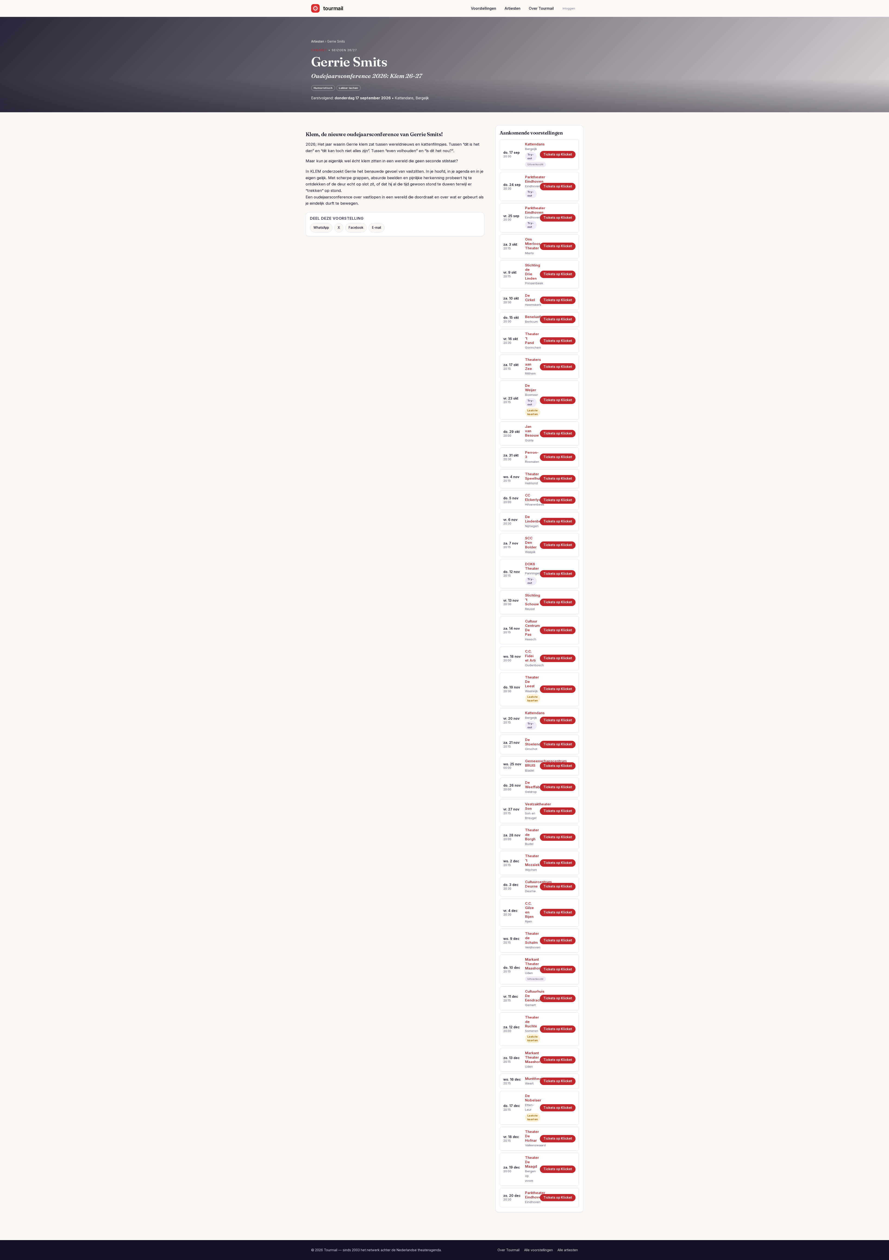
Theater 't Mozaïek (531, 860)
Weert (529, 1083)
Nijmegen (531, 526)
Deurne (530, 891)
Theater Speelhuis (531, 476)
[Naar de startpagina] (331, 8)
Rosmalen (531, 461)
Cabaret (319, 50)
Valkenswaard (531, 1145)
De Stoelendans (531, 742)
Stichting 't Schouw (531, 599)
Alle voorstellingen (538, 1250)
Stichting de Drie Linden (531, 272)
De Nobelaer (531, 1098)
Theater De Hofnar (531, 1136)
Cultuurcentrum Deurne (531, 884)
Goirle (529, 440)
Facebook (356, 227)
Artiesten (512, 8)
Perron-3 (531, 454)
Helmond (531, 483)
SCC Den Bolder (531, 542)
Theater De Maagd (531, 1162)
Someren (531, 1031)
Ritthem (530, 373)
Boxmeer (531, 395)
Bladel (529, 770)
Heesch (530, 639)
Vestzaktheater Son (531, 806)
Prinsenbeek (531, 283)
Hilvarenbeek (531, 504)
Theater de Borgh (531, 834)
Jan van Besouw (531, 431)
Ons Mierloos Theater (531, 243)
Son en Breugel (530, 815)
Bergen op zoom (530, 1175)
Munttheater (531, 1079)
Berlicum (531, 321)
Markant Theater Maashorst (531, 963)
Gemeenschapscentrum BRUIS (531, 763)
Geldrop (531, 792)
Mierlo (529, 253)
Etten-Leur (529, 1107)
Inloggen (569, 8)
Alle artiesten (567, 1250)
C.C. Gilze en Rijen (529, 910)
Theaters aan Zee (531, 364)
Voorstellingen (483, 8)
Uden (529, 973)
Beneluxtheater (531, 317)
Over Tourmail (541, 8)
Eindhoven (531, 186)
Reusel (530, 609)
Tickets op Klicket (557, 154)
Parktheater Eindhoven (531, 179)
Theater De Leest (531, 681)
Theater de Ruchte (531, 1021)
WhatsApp (321, 227)
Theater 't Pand (531, 338)
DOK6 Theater (531, 566)
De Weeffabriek (531, 785)
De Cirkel (530, 298)
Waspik (530, 552)
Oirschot (531, 749)
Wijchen (531, 870)
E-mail (376, 227)
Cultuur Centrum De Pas (531, 628)
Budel (529, 844)
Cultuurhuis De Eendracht (531, 995)
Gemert (530, 1005)
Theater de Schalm (531, 938)
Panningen (531, 573)
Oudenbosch (531, 665)
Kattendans (531, 144)
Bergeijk (531, 149)
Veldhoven (531, 947)
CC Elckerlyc (531, 497)
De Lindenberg (531, 519)
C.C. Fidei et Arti (530, 655)
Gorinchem (531, 347)
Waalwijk (531, 691)
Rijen (528, 921)
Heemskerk (531, 304)
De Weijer (530, 388)
